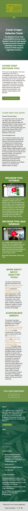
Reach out (14, 395)
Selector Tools (6, 436)
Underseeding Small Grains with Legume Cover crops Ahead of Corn (14, 479)
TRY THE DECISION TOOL (11, 98)
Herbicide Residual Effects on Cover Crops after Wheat (14, 487)
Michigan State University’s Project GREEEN (13, 344)
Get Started (5, 433)
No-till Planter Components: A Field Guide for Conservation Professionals (13, 492)
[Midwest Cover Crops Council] (14, 8)
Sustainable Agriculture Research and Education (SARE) (14, 287)
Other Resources (7, 446)
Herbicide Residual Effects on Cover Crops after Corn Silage (14, 483)
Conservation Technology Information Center (13, 337)
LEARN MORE (7, 424)
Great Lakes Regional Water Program (12, 340)
